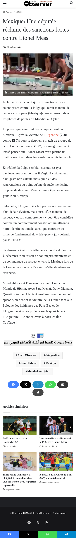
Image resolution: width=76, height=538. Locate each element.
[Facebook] (13, 384)
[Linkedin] (38, 384)
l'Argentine (53, 355)
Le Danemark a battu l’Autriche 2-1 (15, 440)
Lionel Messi (28, 363)
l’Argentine (51, 135)
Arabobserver (59, 513)
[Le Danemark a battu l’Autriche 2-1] (20, 425)
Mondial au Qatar (38, 371)
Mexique (51, 363)
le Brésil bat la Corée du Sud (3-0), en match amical (55, 476)
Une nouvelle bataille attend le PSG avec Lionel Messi (55, 440)
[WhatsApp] (50, 384)
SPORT (19, 12)
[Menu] (4, 5)
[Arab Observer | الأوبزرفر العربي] (38, 4)
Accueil (9, 12)
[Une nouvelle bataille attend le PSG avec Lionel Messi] (56, 425)
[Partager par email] (62, 384)
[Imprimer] (38, 392)
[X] (25, 384)
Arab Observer (27, 355)
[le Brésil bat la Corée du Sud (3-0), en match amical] (56, 461)
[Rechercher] (71, 5)
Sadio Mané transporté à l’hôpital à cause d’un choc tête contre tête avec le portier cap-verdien (19, 480)
